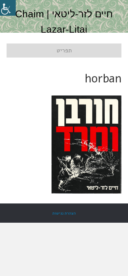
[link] (8, 8)
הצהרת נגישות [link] (64, 213)
